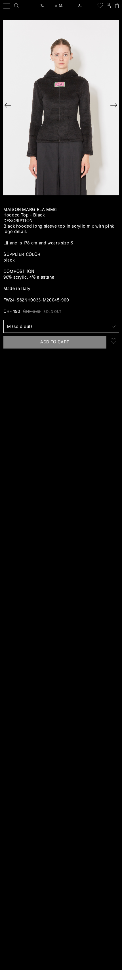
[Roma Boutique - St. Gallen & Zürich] (61, 5)
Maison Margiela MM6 (29, 209)
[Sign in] (108, 5)
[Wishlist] (100, 5)
